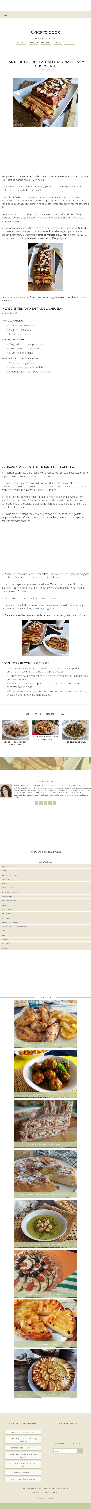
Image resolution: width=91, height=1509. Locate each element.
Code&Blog (49, 1498)
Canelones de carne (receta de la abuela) (23, 1455)
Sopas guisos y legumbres (10, 922)
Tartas (4, 931)
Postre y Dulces (7, 909)
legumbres (5, 944)
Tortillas (5, 935)
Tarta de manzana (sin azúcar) (45, 1394)
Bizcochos (5, 871)
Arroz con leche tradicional (22, 1432)
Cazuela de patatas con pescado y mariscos (23, 1440)
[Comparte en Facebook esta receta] (38, 1505)
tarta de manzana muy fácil (52, 234)
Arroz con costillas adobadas (23, 1479)
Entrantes (21, 43)
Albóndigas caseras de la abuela (45, 1094)
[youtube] (81, 14)
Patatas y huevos (7, 896)
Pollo (4, 905)
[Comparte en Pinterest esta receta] (50, 1505)
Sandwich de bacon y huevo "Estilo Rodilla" (45, 1144)
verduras (5, 948)
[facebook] (63, 14)
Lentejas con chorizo (22, 1472)
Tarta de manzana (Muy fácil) (45, 1344)
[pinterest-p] (76, 14)
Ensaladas (5, 884)
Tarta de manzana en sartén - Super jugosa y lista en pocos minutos (45, 1194)
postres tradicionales (48, 231)
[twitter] (72, 14)
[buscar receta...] (85, 14)
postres (82, 227)
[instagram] (67, 14)
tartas (15, 197)
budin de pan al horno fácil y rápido (46, 238)
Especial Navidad (7, 888)
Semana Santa (6, 918)
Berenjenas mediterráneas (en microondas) (46, 1294)
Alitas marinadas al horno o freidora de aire (23, 1464)
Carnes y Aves (6, 879)
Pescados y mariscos (9, 901)
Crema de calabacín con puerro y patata (45, 1244)
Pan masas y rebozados (10, 892)
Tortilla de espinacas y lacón (22, 1447)
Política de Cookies (51, 1493)
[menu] (6, 14)
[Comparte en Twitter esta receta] (45, 1505)
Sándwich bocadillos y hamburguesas (15, 926)
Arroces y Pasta (7, 866)
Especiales (70, 43)
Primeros (34, 43)
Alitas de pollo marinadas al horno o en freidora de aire (45, 1044)
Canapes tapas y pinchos (10, 875)
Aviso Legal (38, 1493)
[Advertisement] (45, 5)
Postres (58, 43)
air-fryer (5, 939)
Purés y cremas (7, 914)
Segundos (46, 43)
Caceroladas (45, 31)
